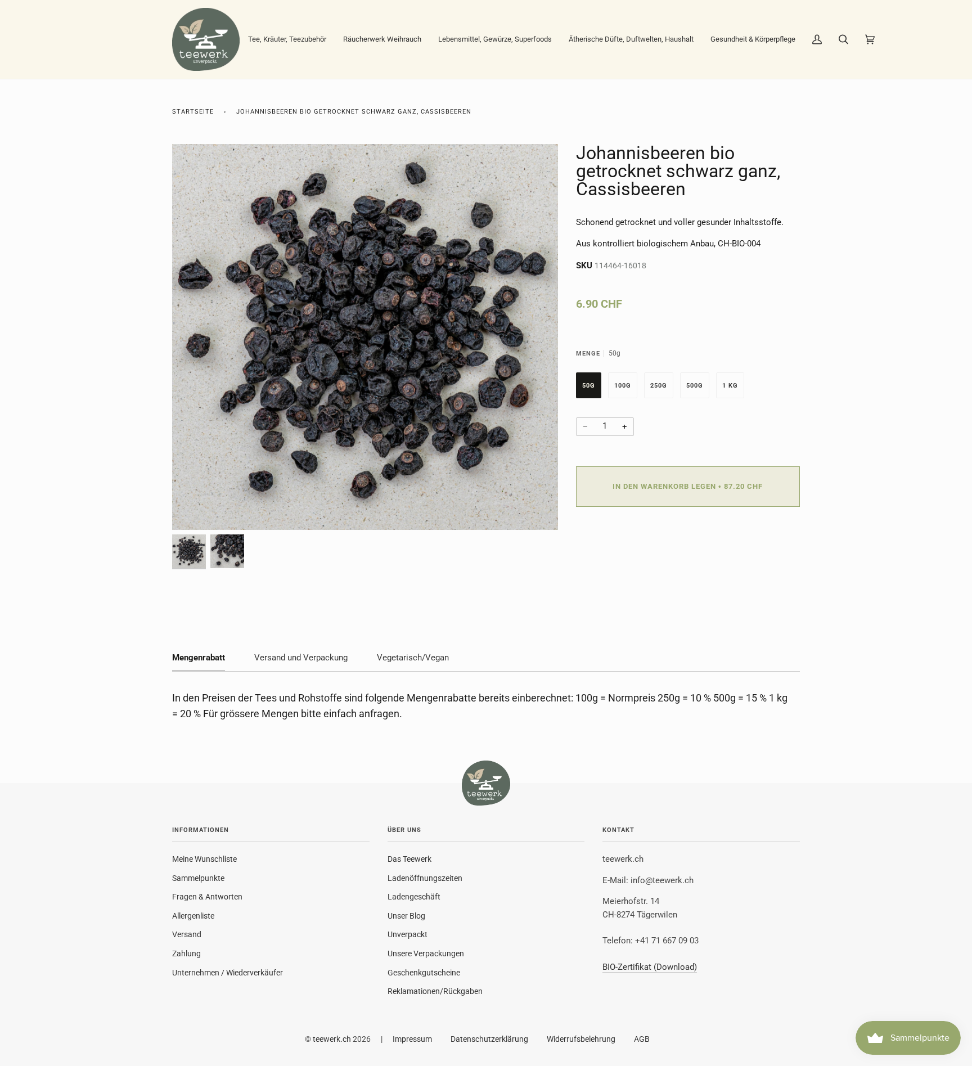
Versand (186, 934)
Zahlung (186, 953)
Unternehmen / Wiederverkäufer (227, 972)
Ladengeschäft (414, 896)
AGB (642, 1038)
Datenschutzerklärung (489, 1038)
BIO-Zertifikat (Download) (649, 967)
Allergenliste (193, 915)
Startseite (193, 111)
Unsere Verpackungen (426, 953)
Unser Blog (406, 915)
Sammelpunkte (198, 878)
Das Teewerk (409, 858)
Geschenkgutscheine (424, 972)
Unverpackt (408, 934)
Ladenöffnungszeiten (425, 878)
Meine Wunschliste (204, 858)
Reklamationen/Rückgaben (435, 991)
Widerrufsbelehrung (581, 1038)
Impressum (412, 1038)
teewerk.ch (332, 1038)
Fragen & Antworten (207, 896)
